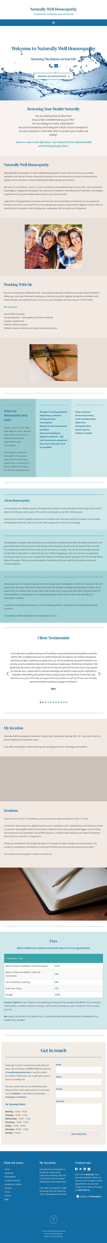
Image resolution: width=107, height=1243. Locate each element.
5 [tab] (51, 702)
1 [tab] (40, 702)
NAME (58, 1065)
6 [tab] (53, 702)
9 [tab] (61, 702)
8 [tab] (58, 702)
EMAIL (58, 1077)
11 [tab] (66, 702)
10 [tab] (64, 702)
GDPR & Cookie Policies (53, 1236)
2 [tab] (43, 702)
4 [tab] (48, 702)
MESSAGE (60, 1101)
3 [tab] (45, 702)
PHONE (59, 1089)
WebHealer (58, 1234)
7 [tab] (56, 702)
